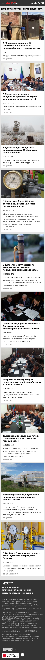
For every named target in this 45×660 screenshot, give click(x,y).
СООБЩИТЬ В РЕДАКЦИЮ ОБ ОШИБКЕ (17, 593)
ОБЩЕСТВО (7, 59)
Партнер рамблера (20, 650)
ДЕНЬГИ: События (10, 574)
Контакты (6, 587)
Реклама (16, 587)
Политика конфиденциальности (17, 590)
